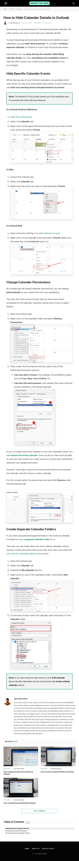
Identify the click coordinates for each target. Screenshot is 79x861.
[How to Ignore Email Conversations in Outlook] (20, 756)
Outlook (37, 23)
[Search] (73, 3)
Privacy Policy (48, 848)
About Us (35, 848)
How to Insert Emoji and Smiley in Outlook (57, 772)
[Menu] (6, 3)
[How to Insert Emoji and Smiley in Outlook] (58, 756)
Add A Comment (39, 811)
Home (27, 848)
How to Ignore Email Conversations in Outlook (18, 773)
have (34, 539)
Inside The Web (42, 854)
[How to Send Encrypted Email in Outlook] (20, 787)
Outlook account (52, 233)
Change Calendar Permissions (17, 831)
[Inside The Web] (39, 3)
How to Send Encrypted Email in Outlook (19, 803)
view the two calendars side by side (23, 553)
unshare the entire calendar (24, 455)
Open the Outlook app (21, 117)
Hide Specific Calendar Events (18, 828)
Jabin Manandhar (15, 23)
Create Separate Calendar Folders (18, 833)
